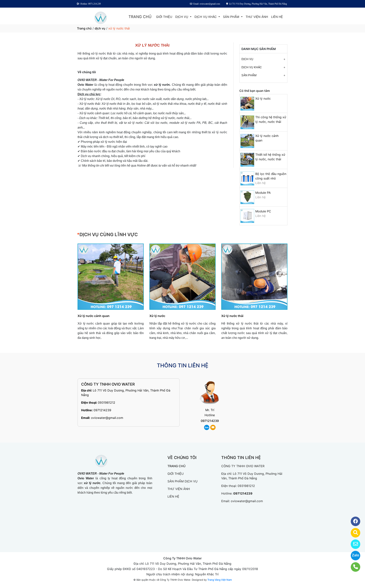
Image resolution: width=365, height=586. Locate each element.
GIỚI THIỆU (164, 17)
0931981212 (106, 402)
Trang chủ (84, 28)
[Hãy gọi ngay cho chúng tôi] (353, 567)
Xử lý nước (263, 98)
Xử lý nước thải (232, 316)
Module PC (263, 211)
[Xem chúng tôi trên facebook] (353, 521)
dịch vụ (100, 28)
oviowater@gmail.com (107, 418)
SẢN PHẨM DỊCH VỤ (182, 481)
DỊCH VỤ (182, 17)
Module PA (263, 193)
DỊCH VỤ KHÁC (206, 17)
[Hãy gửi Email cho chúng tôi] (353, 544)
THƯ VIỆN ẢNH (257, 17)
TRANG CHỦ (140, 16)
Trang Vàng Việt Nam (219, 579)
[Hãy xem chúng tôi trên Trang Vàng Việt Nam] (353, 532)
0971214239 (102, 410)
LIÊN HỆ (277, 17)
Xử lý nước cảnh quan (94, 316)
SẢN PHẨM (231, 17)
